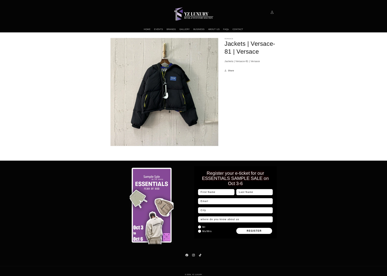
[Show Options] (269, 210)
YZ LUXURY (197, 274)
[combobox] (234, 210)
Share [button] (231, 70)
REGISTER (254, 231)
